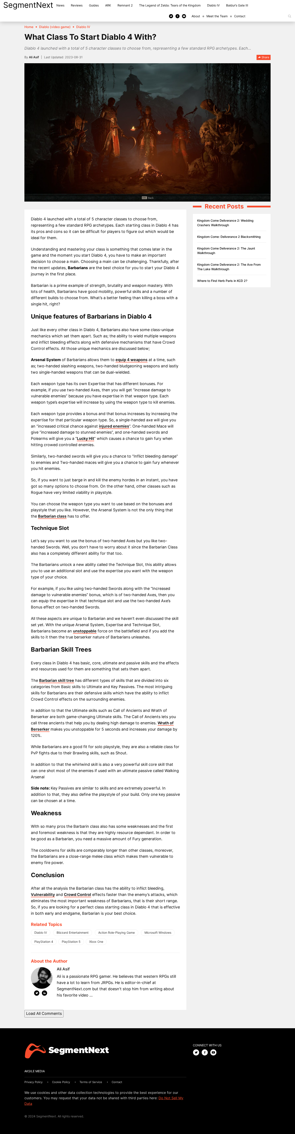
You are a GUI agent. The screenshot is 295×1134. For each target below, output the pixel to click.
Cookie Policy (61, 1082)
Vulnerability (43, 894)
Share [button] (265, 57)
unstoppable (85, 631)
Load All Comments (44, 1013)
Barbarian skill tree (56, 680)
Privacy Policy (33, 1082)
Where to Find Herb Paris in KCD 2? (222, 281)
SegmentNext (28, 5)
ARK (108, 5)
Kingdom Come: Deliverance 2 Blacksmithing (229, 236)
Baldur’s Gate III (237, 5)
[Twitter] (171, 16)
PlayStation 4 (43, 941)
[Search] (289, 16)
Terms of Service (90, 1082)
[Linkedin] (44, 993)
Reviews (76, 5)
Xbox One (96, 941)
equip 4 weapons (132, 359)
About (196, 16)
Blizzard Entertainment (73, 932)
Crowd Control (77, 894)
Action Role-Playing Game (116, 932)
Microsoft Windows (157, 932)
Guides (94, 5)
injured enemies (114, 426)
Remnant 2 (125, 5)
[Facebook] (177, 16)
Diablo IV (213, 5)
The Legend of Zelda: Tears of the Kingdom (170, 5)
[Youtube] (184, 16)
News (60, 5)
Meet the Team (217, 16)
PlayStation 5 (71, 941)
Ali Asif (34, 57)
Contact (239, 16)
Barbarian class (52, 516)
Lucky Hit (85, 438)
